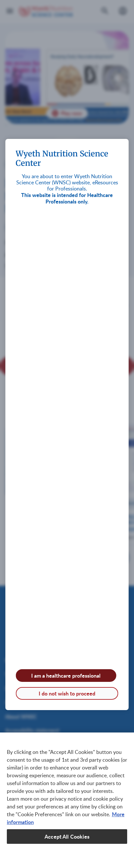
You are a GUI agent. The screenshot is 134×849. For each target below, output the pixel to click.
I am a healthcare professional (65, 675)
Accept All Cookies (67, 836)
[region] (67, 790)
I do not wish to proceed (67, 693)
